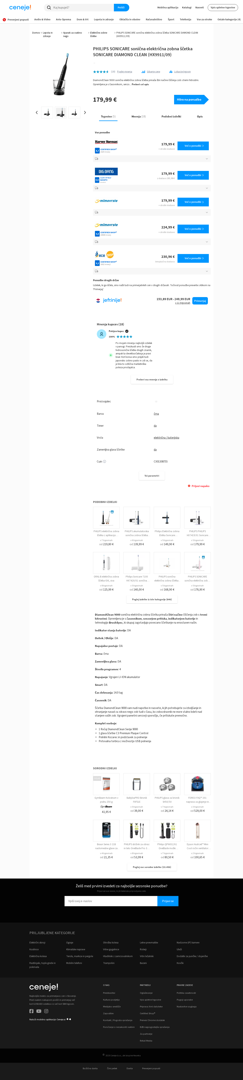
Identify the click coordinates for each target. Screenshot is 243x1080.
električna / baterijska (166, 438)
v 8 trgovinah (106, 585)
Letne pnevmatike (149, 942)
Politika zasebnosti (186, 993)
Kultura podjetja (111, 999)
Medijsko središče (112, 1006)
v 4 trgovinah (106, 853)
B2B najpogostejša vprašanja (155, 1027)
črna (156, 414)
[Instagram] (46, 1012)
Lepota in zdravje (48, 34)
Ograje (69, 942)
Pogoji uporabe (185, 999)
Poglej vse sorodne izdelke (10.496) (152, 867)
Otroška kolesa (110, 942)
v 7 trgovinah (106, 540)
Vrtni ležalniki (147, 956)
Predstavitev (109, 993)
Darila (130, 1068)
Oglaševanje (146, 993)
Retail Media (146, 1040)
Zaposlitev (108, 1013)
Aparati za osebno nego (72, 34)
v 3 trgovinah (197, 807)
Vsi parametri (152, 475)
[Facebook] (31, 1012)
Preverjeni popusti (151, 1068)
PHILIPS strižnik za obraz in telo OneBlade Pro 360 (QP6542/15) (137, 848)
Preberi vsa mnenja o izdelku (151, 379)
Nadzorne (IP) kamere (188, 942)
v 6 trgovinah (136, 540)
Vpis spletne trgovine (223, 7)
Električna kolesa (38, 956)
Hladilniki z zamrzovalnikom (118, 956)
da (155, 426)
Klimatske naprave (75, 949)
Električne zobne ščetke (98, 34)
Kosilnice (34, 949)
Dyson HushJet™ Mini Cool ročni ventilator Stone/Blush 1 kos (197, 848)
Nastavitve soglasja (186, 1006)
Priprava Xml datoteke (151, 1006)
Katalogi (187, 7)
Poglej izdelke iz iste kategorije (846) (152, 599)
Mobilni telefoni (74, 963)
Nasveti (199, 7)
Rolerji (143, 949)
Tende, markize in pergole (79, 956)
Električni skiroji (37, 942)
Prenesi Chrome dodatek (152, 1020)
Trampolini (108, 963)
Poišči (121, 7)
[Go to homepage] (20, 8)
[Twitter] (38, 1012)
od (106, 544)
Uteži (179, 949)
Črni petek (112, 1068)
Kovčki (180, 963)
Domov (36, 33)
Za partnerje (146, 1034)
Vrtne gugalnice (111, 949)
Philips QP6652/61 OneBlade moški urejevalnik (167, 848)
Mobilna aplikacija (167, 7)
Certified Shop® (147, 1013)
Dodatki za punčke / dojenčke (192, 956)
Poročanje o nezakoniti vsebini (119, 1027)
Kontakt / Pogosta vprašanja (117, 1020)
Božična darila (90, 1068)
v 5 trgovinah (167, 540)
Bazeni (143, 963)
